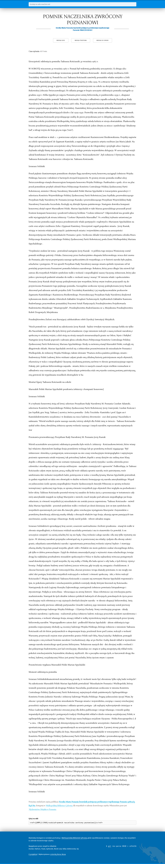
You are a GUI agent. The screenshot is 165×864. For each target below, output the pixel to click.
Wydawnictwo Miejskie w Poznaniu (42, 809)
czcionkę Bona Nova (58, 854)
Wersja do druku (103, 40)
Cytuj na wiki (33, 819)
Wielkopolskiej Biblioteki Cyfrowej (74, 838)
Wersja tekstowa (81, 40)
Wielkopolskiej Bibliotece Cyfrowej (59, 805)
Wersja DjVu (61, 40)
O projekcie (33, 854)
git (109, 846)
